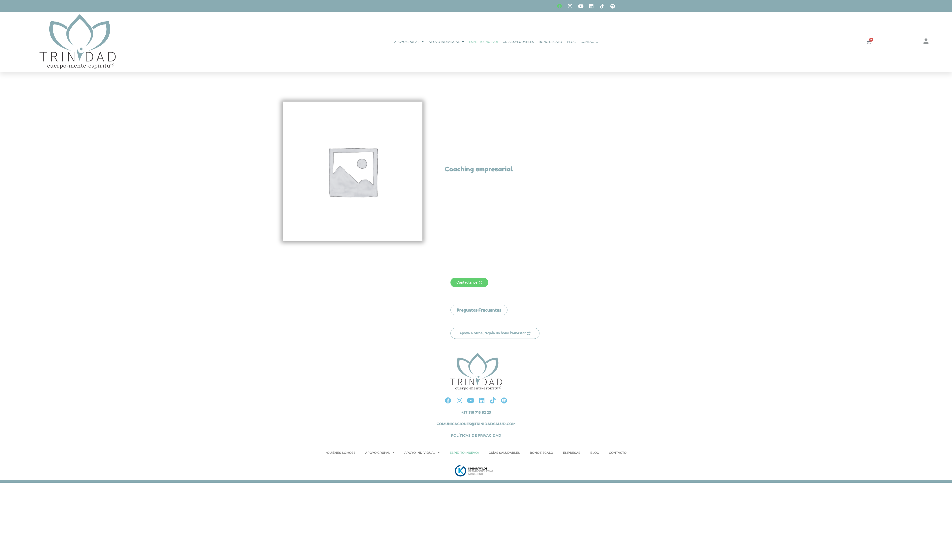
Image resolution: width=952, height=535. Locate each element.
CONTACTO (589, 42)
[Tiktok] (602, 6)
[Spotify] (612, 6)
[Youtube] (580, 6)
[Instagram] (570, 6)
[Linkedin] (591, 6)
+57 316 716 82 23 (476, 412)
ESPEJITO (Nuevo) (483, 42)
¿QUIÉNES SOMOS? (340, 453)
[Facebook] (559, 6)
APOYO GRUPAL (406, 42)
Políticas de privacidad (476, 435)
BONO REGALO (550, 42)
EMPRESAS (571, 453)
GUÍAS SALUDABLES (518, 42)
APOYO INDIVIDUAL (444, 42)
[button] (478, 310)
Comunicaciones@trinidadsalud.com (476, 424)
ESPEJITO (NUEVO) (464, 453)
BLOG (571, 42)
